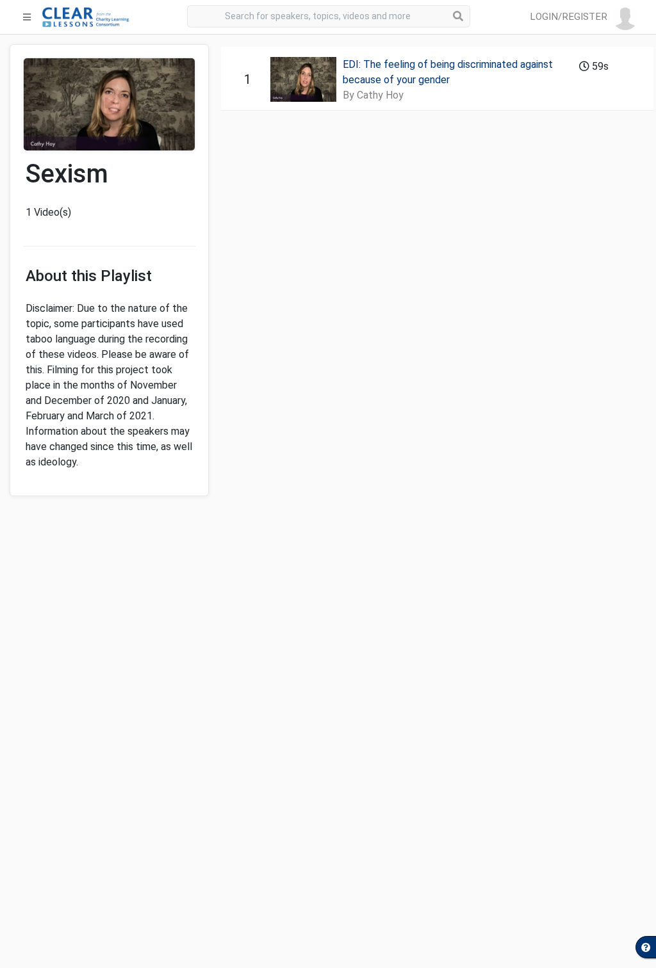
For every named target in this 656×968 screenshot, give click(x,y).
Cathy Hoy (380, 95)
